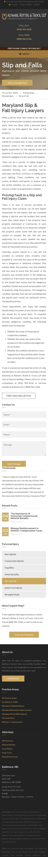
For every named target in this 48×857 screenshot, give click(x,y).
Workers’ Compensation (12, 722)
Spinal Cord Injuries (13, 587)
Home (15, 93)
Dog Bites (9, 567)
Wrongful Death (12, 594)
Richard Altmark (8, 745)
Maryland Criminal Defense (13, 706)
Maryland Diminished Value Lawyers (17, 710)
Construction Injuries (14, 561)
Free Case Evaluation (24, 634)
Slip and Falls (10, 581)
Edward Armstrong (10, 757)
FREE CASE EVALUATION (18, 395)
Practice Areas (28, 93)
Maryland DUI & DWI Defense (14, 714)
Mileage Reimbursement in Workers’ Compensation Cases (26, 529)
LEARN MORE (13, 678)
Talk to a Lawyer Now (17, 82)
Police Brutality (12, 574)
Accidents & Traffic (10, 702)
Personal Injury (8, 96)
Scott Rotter (7, 749)
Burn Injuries (10, 554)
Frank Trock (7, 753)
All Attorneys (7, 741)
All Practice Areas (9, 698)
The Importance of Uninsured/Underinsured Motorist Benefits (24, 516)
